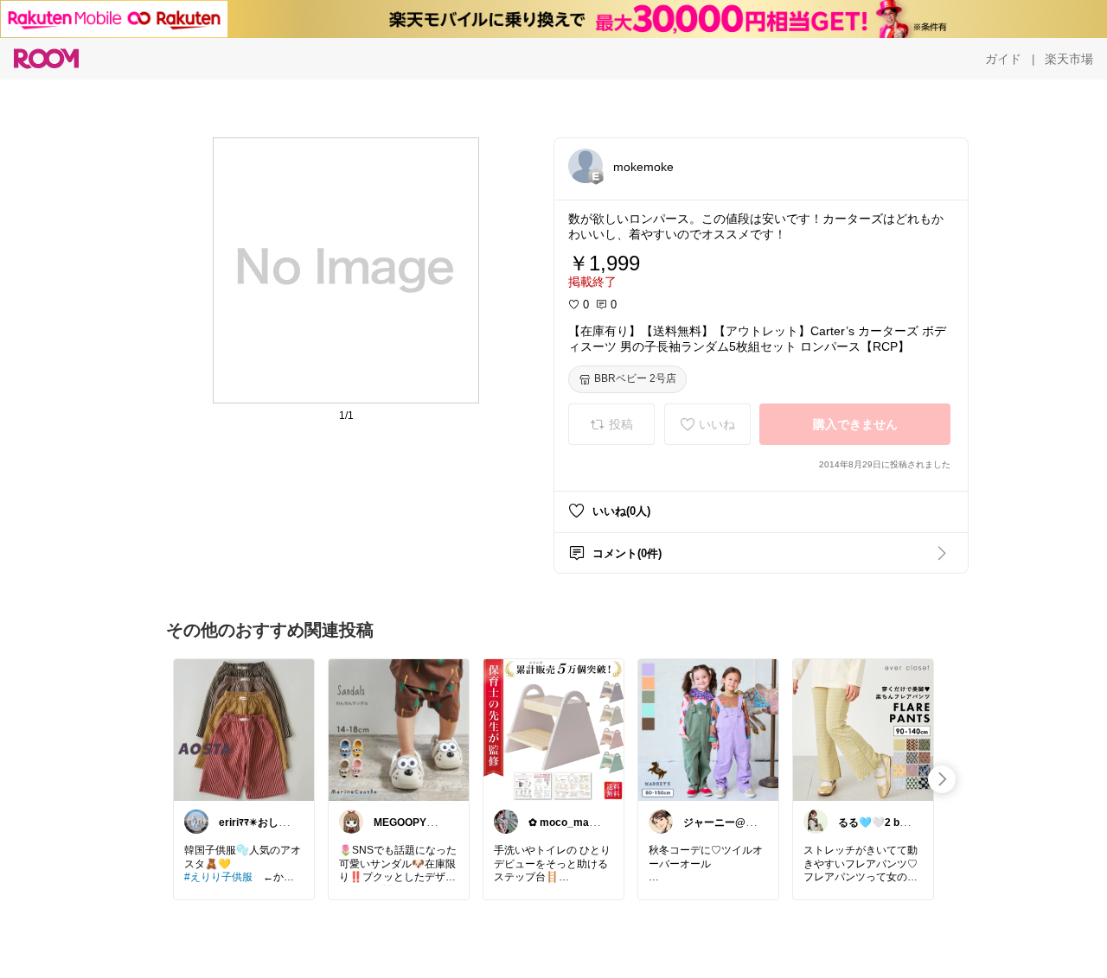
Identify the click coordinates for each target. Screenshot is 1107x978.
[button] (585, 166)
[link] (244, 729)
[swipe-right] (942, 779)
